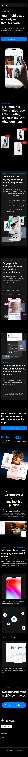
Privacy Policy (14, 753)
